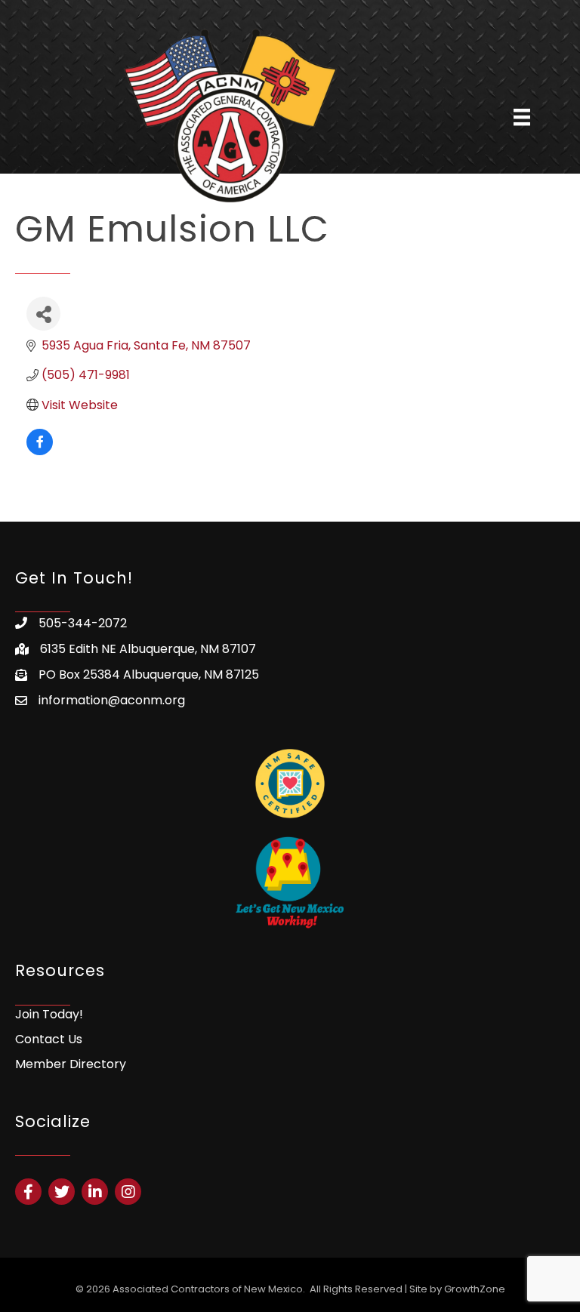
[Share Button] (43, 314)
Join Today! (49, 1014)
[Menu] (522, 117)
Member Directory (70, 1064)
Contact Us (48, 1039)
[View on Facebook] (39, 451)
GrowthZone (474, 1289)
